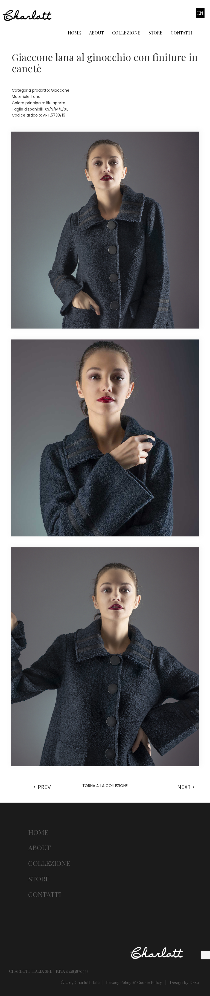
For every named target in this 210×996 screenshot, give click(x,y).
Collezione (126, 33)
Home (74, 33)
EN (200, 13)
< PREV (42, 787)
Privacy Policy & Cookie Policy (134, 982)
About (96, 33)
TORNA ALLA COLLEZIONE (105, 785)
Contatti (181, 33)
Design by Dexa (184, 982)
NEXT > (186, 787)
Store (155, 33)
